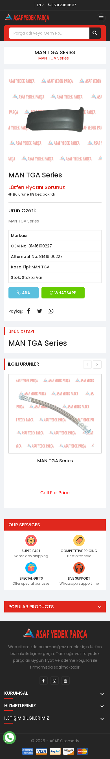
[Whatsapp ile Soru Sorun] (9, 737)
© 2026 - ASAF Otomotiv (55, 741)
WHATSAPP (64, 293)
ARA (25, 293)
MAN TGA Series (55, 460)
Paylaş (28, 311)
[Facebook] (43, 680)
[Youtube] (65, 680)
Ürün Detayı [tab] (21, 331)
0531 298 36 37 (63, 5)
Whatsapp (50, 311)
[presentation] (87, 364)
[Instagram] (54, 680)
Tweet (39, 311)
